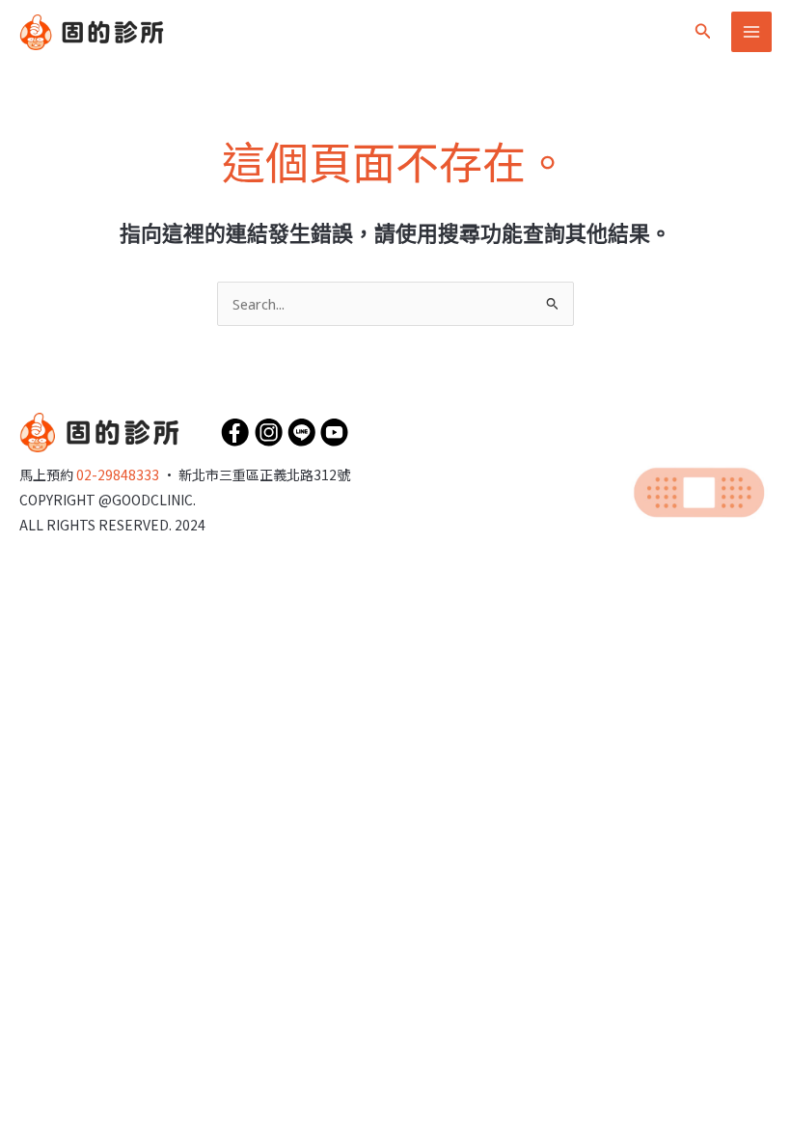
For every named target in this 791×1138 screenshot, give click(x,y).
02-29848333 (117, 474)
